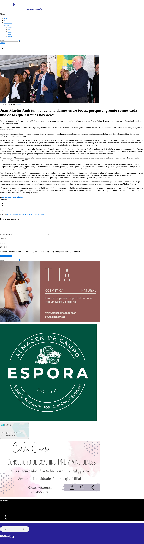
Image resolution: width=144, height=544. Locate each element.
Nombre (3, 238)
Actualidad (10, 27)
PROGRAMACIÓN (8, 22)
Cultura (9, 29)
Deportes (9, 32)
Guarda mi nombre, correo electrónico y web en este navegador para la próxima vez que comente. (41, 251)
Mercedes (40, 214)
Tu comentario (6, 234)
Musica (9, 34)
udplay (18, 104)
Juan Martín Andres (28, 214)
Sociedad (10, 36)
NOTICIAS (6, 25)
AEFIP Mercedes (14, 214)
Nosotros (6, 20)
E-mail (3, 243)
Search (2, 43)
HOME (5, 18)
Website (3, 247)
